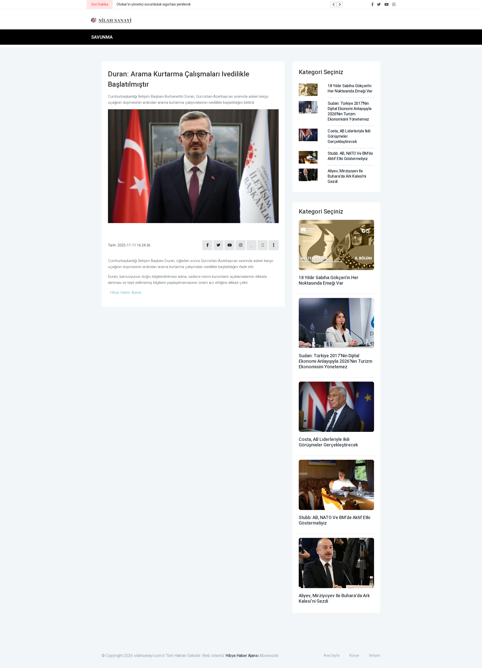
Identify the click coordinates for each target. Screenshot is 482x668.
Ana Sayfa (332, 655)
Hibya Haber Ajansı (242, 656)
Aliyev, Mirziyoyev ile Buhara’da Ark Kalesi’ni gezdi (347, 176)
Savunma (102, 37)
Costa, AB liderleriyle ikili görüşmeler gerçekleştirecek (328, 442)
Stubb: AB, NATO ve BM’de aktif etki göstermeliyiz (350, 156)
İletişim (374, 655)
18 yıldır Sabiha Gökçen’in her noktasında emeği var (350, 88)
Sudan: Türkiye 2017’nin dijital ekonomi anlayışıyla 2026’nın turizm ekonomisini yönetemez (350, 111)
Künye (354, 655)
